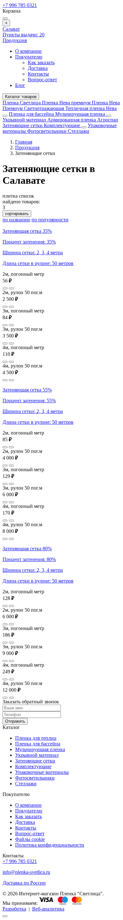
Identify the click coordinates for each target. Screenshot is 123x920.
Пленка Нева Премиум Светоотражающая (61, 105)
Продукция (15, 40)
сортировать (17, 213)
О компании (28, 51)
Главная (23, 142)
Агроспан (107, 119)
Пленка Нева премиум (67, 102)
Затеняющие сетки (23, 125)
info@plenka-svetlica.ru (26, 872)
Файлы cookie (30, 839)
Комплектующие (62, 125)
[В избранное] (5, 288)
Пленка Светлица (22, 102)
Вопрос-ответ (42, 79)
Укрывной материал (25, 119)
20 (23, 34)
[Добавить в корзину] (11, 288)
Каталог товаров (21, 96)
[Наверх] (5, 916)
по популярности (50, 219)
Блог (20, 85)
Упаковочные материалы (42, 772)
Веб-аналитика (48, 908)
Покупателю (28, 56)
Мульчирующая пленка (80, 114)
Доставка (38, 68)
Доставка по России (24, 883)
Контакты (38, 74)
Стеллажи (78, 131)
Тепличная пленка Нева (91, 108)
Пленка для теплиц (35, 738)
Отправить (15, 721)
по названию (16, 219)
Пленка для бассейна (31, 114)
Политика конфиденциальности (49, 845)
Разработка (14, 908)
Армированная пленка (72, 119)
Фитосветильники (47, 131)
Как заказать (41, 62)
